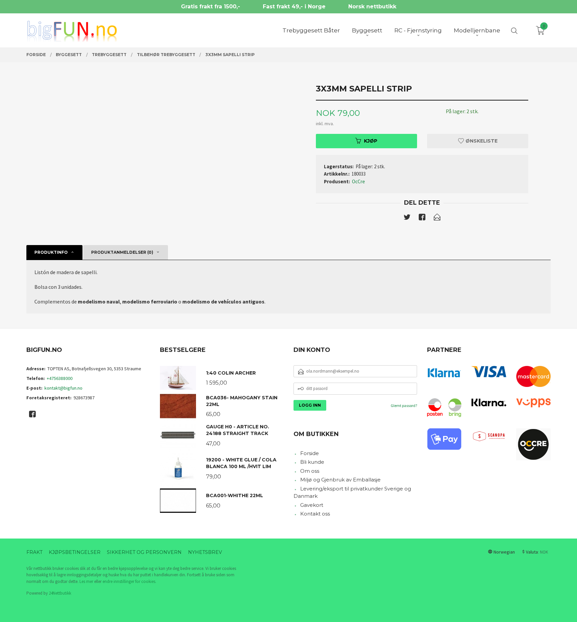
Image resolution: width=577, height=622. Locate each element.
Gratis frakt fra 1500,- (210, 6)
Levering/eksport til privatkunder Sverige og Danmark (352, 492)
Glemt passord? (404, 405)
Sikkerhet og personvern (144, 552)
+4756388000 (59, 378)
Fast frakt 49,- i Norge (294, 6)
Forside (309, 453)
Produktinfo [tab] (51, 252)
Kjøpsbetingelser (75, 552)
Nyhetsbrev (205, 552)
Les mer (86, 581)
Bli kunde (312, 462)
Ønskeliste (481, 141)
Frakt (34, 552)
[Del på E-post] (437, 218)
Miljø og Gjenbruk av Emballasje (340, 479)
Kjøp (370, 141)
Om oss (309, 471)
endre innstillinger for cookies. (129, 581)
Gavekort (311, 505)
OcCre (358, 181)
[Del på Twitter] (407, 218)
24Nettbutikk (60, 593)
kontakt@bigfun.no (63, 388)
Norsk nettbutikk (372, 6)
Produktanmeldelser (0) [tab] (122, 252)
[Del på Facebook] (422, 218)
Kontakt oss (315, 513)
